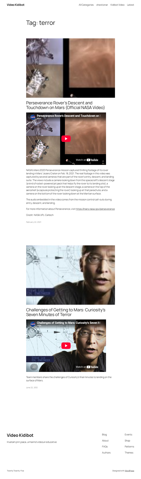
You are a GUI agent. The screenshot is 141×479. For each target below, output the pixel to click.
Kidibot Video (117, 4)
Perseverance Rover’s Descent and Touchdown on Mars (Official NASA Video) (65, 105)
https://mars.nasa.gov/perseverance (95, 208)
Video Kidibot (16, 5)
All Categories (86, 4)
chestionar (102, 4)
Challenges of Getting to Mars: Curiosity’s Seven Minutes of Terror (65, 312)
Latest (130, 4)
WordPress (129, 470)
